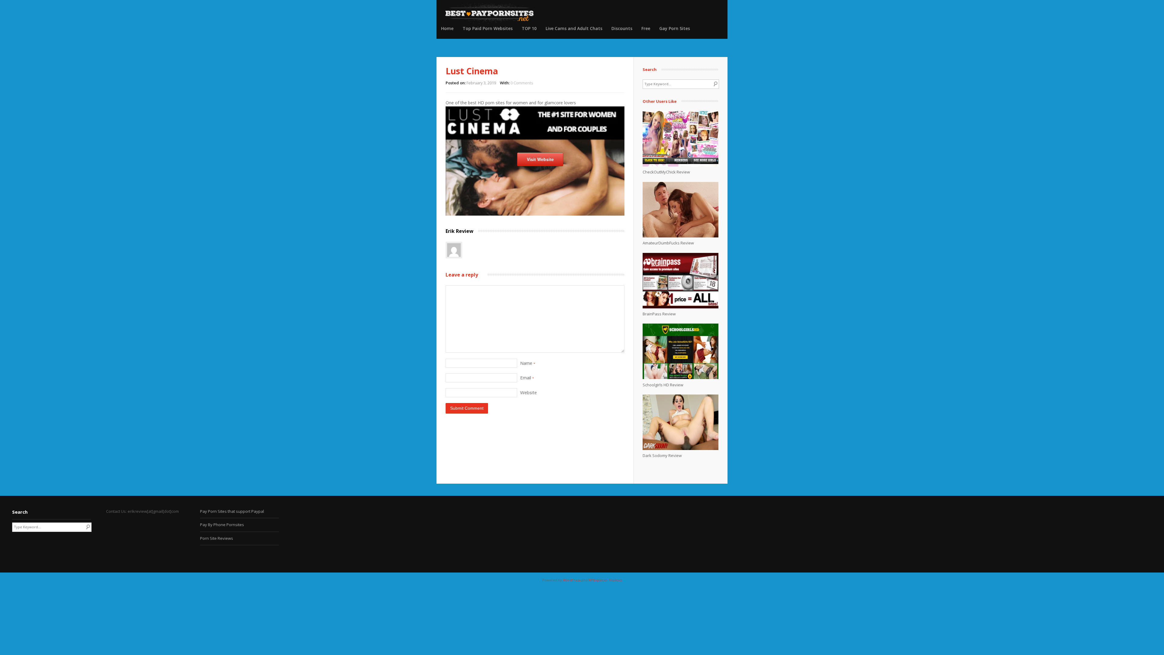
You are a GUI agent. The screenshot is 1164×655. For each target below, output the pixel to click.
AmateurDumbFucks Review (668, 243)
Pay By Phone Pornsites (222, 524)
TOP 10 (529, 28)
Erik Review (459, 231)
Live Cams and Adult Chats (574, 28)
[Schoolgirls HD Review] (680, 377)
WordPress (571, 580)
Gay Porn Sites (674, 28)
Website (528, 392)
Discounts (621, 28)
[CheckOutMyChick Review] (680, 165)
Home (447, 28)
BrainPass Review (659, 314)
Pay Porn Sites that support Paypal (232, 511)
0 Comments (521, 83)
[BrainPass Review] (680, 307)
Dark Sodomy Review (662, 455)
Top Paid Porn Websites (488, 28)
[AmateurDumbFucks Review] (680, 236)
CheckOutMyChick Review (666, 172)
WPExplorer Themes (605, 580)
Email (527, 378)
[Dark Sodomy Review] (680, 448)
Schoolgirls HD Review (663, 385)
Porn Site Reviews (216, 538)
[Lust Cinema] (535, 214)
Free (645, 28)
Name (527, 363)
